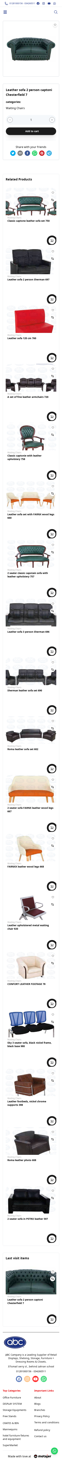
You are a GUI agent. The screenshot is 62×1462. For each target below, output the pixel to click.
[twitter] (13, 153)
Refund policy (42, 1430)
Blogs (37, 1403)
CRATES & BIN (11, 1423)
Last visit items (17, 1258)
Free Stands (9, 1416)
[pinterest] (42, 153)
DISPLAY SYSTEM (12, 1403)
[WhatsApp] (43, 1379)
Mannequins (10, 1429)
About (37, 1397)
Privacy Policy (42, 1416)
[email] (20, 153)
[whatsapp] (34, 153)
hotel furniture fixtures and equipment (16, 1437)
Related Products (19, 179)
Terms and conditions (46, 1422)
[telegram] (49, 153)
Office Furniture (12, 1397)
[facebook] (27, 153)
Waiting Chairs (14, 217)
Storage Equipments (14, 1410)
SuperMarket (10, 1445)
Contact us (40, 1436)
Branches (39, 1410)
